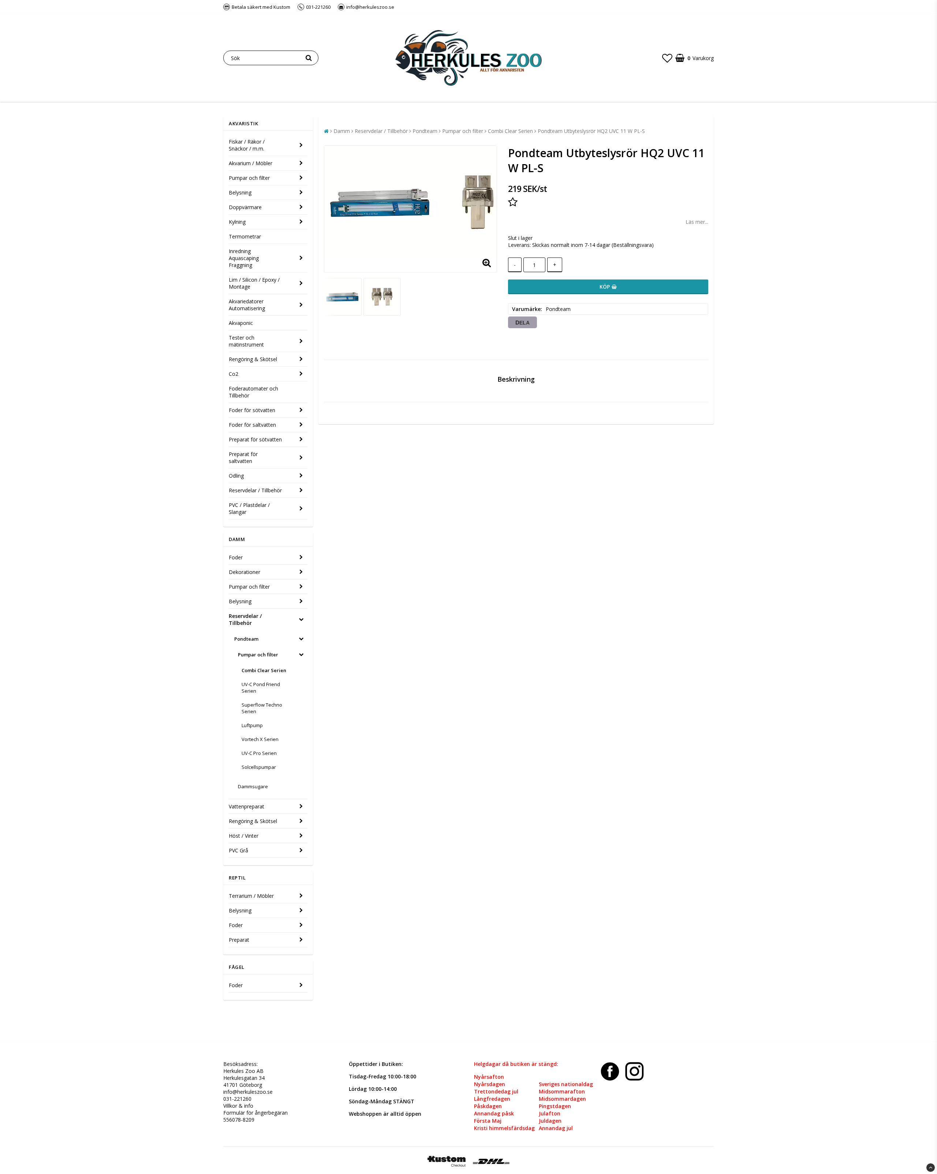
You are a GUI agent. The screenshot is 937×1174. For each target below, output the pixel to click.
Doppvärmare (245, 207)
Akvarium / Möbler (250, 163)
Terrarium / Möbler (251, 895)
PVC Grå (238, 850)
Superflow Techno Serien (262, 708)
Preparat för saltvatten (243, 457)
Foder (236, 557)
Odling (236, 475)
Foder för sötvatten (252, 410)
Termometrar (245, 236)
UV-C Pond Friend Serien (261, 687)
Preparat (239, 939)
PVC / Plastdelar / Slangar (249, 508)
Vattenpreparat (246, 806)
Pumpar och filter (249, 177)
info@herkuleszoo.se (248, 1091)
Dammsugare (253, 786)
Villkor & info (238, 1105)
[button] (667, 57)
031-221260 (237, 1098)
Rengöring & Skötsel (253, 359)
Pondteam (246, 639)
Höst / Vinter (243, 835)
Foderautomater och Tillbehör (253, 392)
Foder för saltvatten (252, 424)
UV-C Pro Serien (259, 753)
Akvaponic (241, 322)
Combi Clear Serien (264, 670)
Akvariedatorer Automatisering (247, 305)
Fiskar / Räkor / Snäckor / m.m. (247, 145)
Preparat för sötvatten (255, 439)
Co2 (233, 373)
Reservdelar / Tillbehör (255, 490)
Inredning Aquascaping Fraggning (244, 258)
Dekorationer (244, 572)
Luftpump (252, 725)
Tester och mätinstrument (246, 341)
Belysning (240, 192)
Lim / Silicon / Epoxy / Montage (254, 283)
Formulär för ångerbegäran (255, 1112)
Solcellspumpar (259, 767)
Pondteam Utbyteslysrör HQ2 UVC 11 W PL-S (591, 130)
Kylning (237, 221)
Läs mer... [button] (697, 221)
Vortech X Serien (260, 739)
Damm (341, 130)
